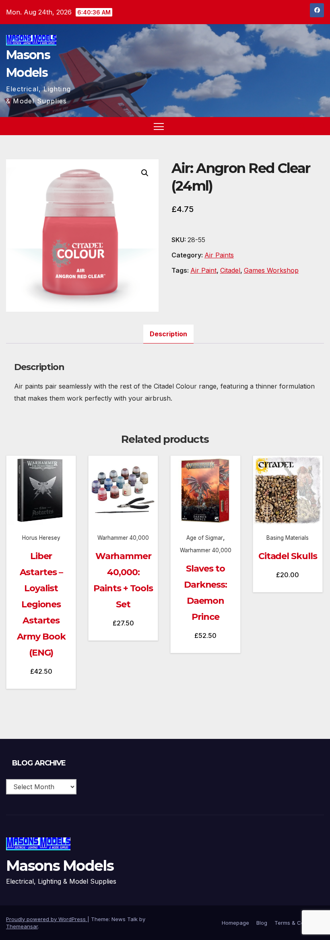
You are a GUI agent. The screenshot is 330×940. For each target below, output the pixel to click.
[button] (302, 126)
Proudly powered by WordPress (46, 919)
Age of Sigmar (204, 538)
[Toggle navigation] (159, 126)
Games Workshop (271, 270)
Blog (261, 922)
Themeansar (22, 926)
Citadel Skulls (287, 556)
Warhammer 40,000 (123, 538)
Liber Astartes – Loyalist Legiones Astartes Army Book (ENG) (41, 604)
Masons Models (59, 865)
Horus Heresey (41, 538)
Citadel (230, 270)
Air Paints (219, 255)
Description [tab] (168, 334)
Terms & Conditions (299, 922)
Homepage (235, 922)
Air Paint (203, 270)
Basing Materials (287, 538)
